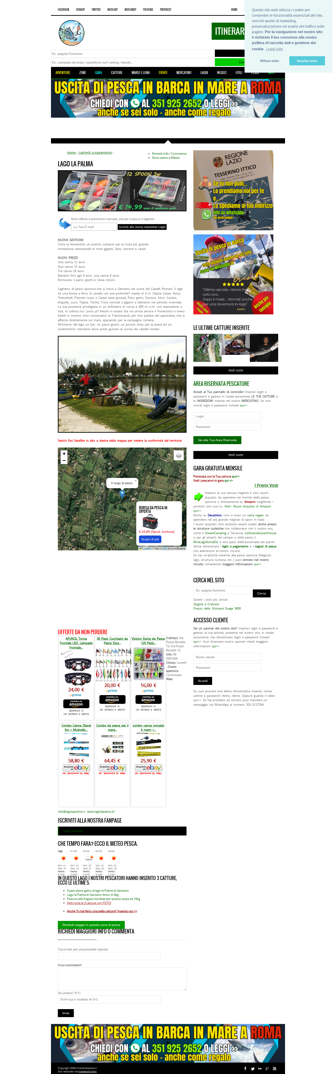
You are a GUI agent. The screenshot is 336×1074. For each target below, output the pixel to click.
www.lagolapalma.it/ (101, 811)
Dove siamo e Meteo (166, 158)
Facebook (63, 10)
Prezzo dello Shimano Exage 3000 (217, 608)
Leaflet (146, 548)
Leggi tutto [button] (274, 49)
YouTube (148, 10)
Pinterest (165, 10)
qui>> (243, 405)
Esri (165, 548)
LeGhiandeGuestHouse (260, 533)
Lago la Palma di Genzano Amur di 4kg (93, 895)
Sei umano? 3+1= (69, 993)
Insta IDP (112, 10)
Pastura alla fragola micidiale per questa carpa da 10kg (103, 899)
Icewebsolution (88, 1071)
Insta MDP (130, 10)
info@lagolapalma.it (71, 811)
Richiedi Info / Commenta (169, 153)
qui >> (228, 480)
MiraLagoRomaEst (205, 542)
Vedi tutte (235, 370)
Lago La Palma (73, 831)
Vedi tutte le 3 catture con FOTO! (89, 903)
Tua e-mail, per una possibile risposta (83, 949)
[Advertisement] (168, 128)
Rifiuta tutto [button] (269, 61)
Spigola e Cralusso (206, 604)
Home (234, 10)
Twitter (96, 10)
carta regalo (255, 515)
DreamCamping (215, 533)
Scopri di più (150, 539)
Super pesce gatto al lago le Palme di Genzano (98, 890)
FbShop (80, 10)
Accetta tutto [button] (307, 61)
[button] (122, 494)
